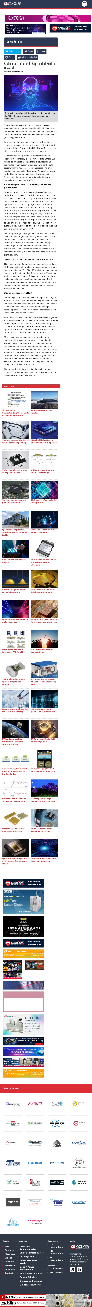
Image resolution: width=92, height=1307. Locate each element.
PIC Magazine (27, 1257)
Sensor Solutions (28, 1277)
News (8, 1246)
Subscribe (10, 1269)
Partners (9, 1262)
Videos (8, 1258)
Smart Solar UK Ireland (31, 1273)
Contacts (9, 1273)
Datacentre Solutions (31, 1281)
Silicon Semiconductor (31, 1253)
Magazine (10, 1254)
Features (9, 1250)
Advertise (10, 1265)
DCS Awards (56, 1268)
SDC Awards (56, 1272)
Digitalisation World (30, 1285)
